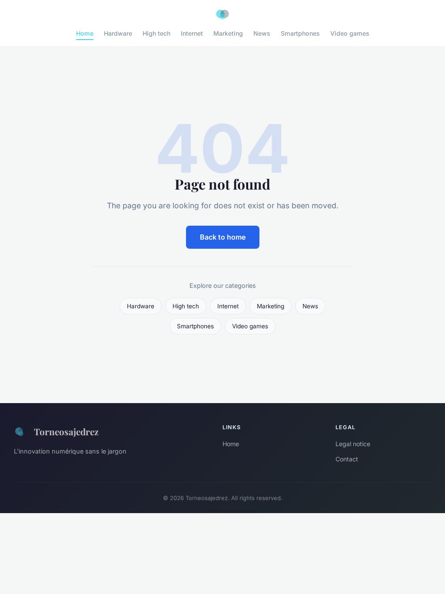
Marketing (228, 33)
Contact (346, 459)
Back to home (223, 237)
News (261, 33)
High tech (156, 33)
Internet (192, 33)
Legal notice (352, 443)
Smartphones (300, 33)
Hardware (118, 33)
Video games (349, 33)
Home (84, 33)
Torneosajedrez (66, 431)
